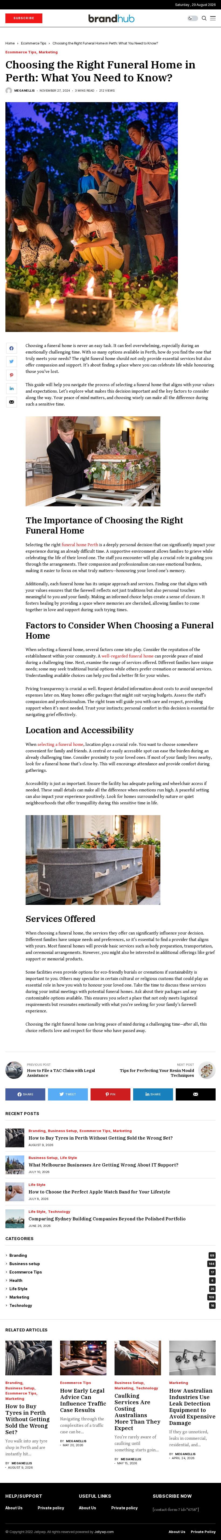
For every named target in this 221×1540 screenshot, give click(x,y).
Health (111, 1280)
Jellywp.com (104, 1531)
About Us (14, 1508)
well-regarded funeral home (128, 656)
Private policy (51, 1508)
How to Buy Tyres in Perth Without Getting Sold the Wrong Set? (101, 1138)
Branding (37, 1131)
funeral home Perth (80, 545)
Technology (59, 1212)
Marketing (48, 52)
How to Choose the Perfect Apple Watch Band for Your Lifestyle (99, 1192)
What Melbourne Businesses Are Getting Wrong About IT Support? (103, 1165)
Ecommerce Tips (33, 43)
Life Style (68, 1158)
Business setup (62, 1131)
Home (10, 43)
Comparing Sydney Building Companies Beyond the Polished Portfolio (107, 1218)
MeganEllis (24, 90)
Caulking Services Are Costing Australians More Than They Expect (138, 1412)
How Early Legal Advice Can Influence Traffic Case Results (83, 1400)
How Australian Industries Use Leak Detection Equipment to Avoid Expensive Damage (192, 1407)
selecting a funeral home (60, 744)
